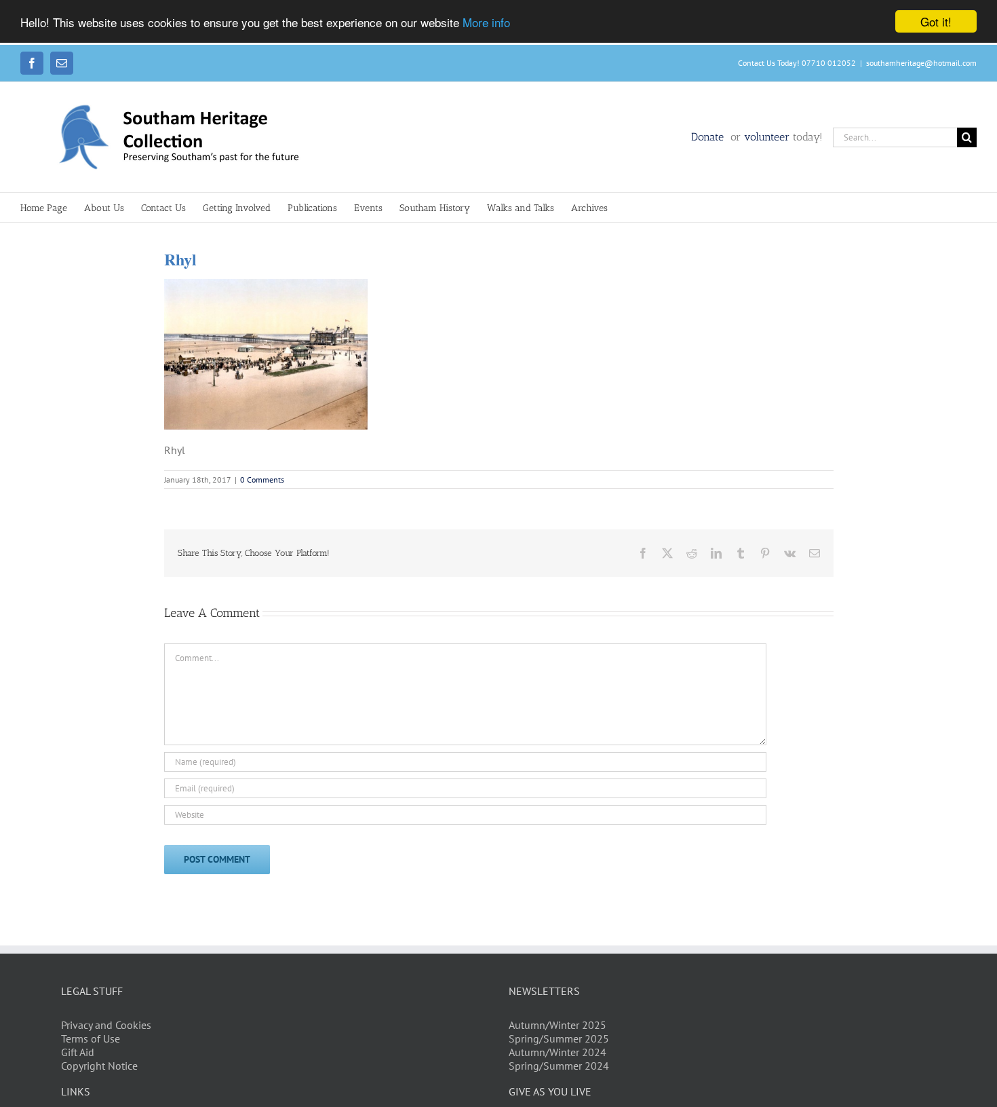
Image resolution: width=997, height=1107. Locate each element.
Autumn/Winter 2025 (557, 1025)
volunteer (766, 136)
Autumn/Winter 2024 (557, 1052)
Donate (709, 136)
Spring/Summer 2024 (559, 1065)
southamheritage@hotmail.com (921, 63)
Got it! (936, 21)
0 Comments (262, 479)
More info (486, 22)
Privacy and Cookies (106, 1025)
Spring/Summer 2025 (559, 1038)
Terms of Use (90, 1038)
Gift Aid (77, 1052)
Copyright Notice (99, 1065)
